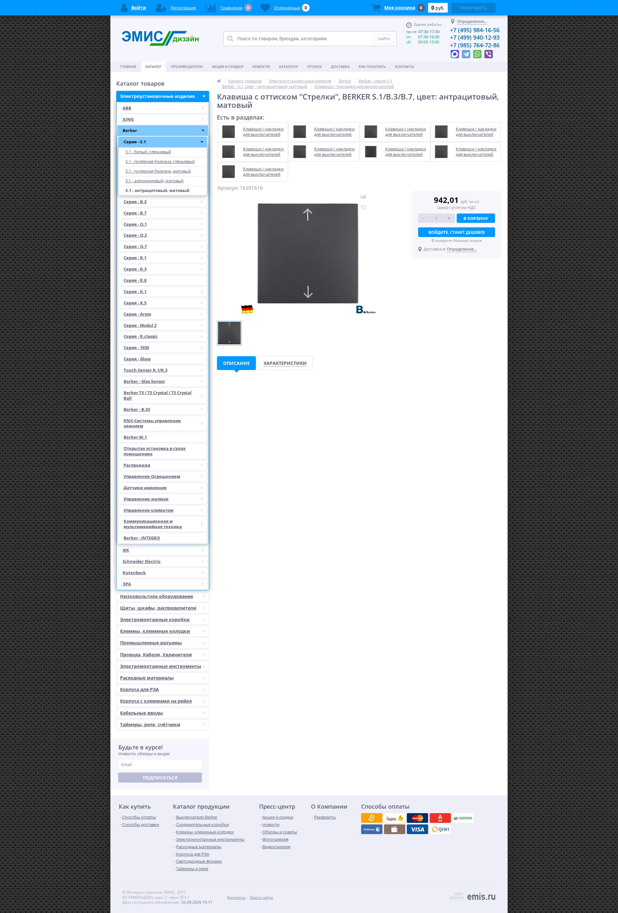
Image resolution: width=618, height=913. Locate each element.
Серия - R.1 (135, 258)
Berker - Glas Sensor (144, 381)
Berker (130, 130)
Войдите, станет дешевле (456, 232)
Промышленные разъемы (151, 643)
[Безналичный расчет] (440, 829)
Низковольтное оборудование (156, 596)
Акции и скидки (227, 66)
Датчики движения (145, 487)
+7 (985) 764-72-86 (475, 45)
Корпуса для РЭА (139, 689)
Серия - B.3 (135, 201)
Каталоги (288, 66)
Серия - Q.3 (135, 235)
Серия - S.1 (135, 142)
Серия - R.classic (141, 336)
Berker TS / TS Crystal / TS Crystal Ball (158, 395)
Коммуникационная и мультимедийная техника (153, 523)
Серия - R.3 (135, 269)
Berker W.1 (135, 437)
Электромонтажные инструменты (160, 666)
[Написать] (455, 52)
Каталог (153, 66)
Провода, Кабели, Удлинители (156, 654)
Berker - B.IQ (137, 409)
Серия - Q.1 (135, 224)
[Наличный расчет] (417, 829)
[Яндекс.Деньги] (440, 818)
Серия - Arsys (137, 314)
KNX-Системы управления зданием (152, 423)
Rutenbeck (134, 572)
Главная (128, 66)
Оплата (314, 66)
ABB (127, 108)
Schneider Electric (142, 561)
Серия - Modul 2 (140, 325)
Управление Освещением (152, 476)
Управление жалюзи (146, 499)
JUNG (128, 119)
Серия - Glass (137, 359)
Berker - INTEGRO (142, 538)
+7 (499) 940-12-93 (475, 37)
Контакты (404, 66)
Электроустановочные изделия (157, 96)
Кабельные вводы (141, 713)
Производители (186, 66)
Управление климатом (148, 510)
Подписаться (160, 778)
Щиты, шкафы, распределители (158, 608)
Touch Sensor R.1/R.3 (145, 370)
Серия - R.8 (135, 280)
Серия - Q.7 (135, 246)
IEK (126, 550)
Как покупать (372, 66)
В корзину (476, 218)
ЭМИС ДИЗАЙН (456, 896)
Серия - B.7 (135, 213)
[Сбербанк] (394, 829)
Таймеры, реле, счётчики (150, 724)
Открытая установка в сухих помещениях (155, 451)
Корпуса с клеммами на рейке (156, 701)
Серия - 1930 (136, 347)
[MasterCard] (394, 818)
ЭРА (127, 584)
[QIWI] (463, 818)
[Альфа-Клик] (371, 829)
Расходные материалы (147, 678)
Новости (261, 66)
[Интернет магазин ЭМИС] (219, 81)
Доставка (340, 66)
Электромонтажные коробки (155, 619)
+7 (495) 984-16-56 (475, 30)
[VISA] (371, 818)
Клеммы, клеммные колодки (155, 631)
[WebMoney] (417, 818)
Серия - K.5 (135, 303)
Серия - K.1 (135, 291)
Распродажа (137, 465)
